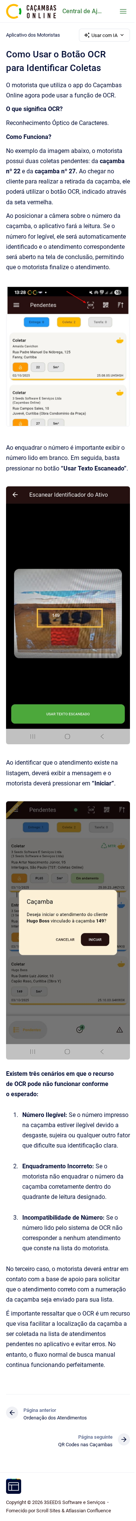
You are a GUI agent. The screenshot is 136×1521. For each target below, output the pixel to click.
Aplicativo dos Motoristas (33, 35)
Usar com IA (104, 35)
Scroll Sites (48, 1510)
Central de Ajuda (83, 11)
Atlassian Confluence (88, 1510)
